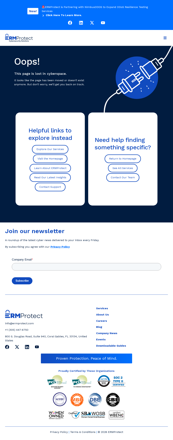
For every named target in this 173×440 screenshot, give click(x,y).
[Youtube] (103, 23)
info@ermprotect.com (19, 323)
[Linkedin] (81, 23)
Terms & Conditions (82, 432)
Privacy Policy (59, 432)
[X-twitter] (92, 23)
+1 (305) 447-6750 (16, 329)
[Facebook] (70, 23)
